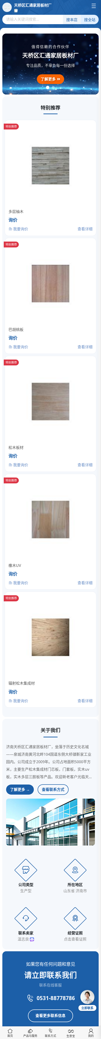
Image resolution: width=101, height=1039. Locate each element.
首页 (10, 1036)
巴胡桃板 (15, 329)
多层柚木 (15, 211)
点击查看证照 (75, 939)
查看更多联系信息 (50, 1015)
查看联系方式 (53, 789)
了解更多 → (20, 789)
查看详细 (85, 228)
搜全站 (89, 20)
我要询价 (20, 228)
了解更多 (49, 79)
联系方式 (50, 1036)
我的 (91, 1036)
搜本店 (72, 20)
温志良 (24, 939)
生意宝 (70, 1036)
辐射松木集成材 (21, 683)
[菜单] (94, 6)
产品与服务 (30, 1036)
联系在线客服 (50, 985)
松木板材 (15, 447)
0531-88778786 (56, 998)
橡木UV (14, 565)
